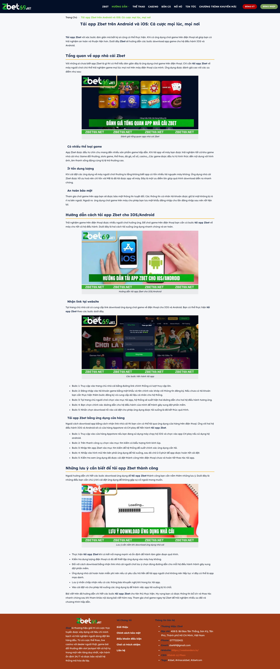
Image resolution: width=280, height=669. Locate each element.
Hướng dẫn (119, 6)
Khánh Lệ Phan (176, 655)
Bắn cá (166, 6)
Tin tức (191, 6)
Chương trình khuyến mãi (217, 6)
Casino (153, 6)
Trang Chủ (71, 17)
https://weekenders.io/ (185, 650)
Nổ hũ (178, 6)
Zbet (105, 6)
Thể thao (139, 6)
